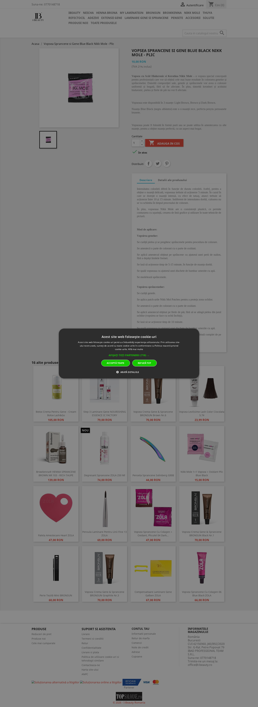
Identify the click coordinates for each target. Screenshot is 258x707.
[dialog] (129, 354)
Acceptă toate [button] (115, 362)
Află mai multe (135, 349)
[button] (129, 355)
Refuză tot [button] (144, 362)
